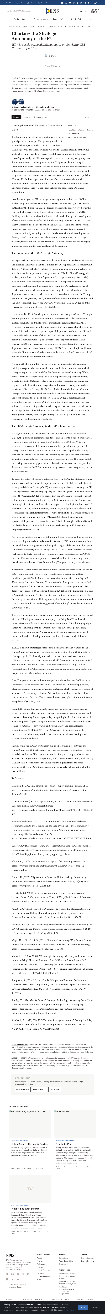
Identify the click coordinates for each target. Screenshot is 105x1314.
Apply (95, 3)
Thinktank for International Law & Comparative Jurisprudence (66, 1290)
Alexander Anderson (45, 107)
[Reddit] (77, 3)
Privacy (89, 1300)
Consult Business (87, 1258)
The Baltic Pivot (73, 134)
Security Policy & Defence (41, 27)
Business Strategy (21, 19)
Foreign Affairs (59, 19)
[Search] (7, 10)
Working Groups (21, 27)
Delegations (63, 1258)
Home (10, 27)
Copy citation (22, 1089)
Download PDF (41, 117)
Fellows (21, 3)
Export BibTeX (39, 1089)
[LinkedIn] (62, 3)
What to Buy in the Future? (77, 138)
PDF (55, 1089)
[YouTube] (70, 3)
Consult (44, 3)
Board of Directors (44, 1270)
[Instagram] (66, 3)
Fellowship (41, 1264)
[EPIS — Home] (52, 11)
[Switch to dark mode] (86, 11)
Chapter (33, 3)
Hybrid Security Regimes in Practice (80, 130)
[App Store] (85, 3)
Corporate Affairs (41, 19)
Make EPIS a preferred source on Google (17, 1286)
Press (39, 1279)
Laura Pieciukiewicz (22, 107)
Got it (83, 1307)
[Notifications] (80, 11)
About (11, 3)
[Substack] (81, 3)
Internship (41, 1267)
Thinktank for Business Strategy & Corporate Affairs (67, 1276)
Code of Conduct (43, 1276)
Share (27, 117)
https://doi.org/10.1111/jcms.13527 (56, 901)
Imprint (79, 1300)
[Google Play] (89, 3)
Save (17, 117)
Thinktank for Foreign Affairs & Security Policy (68, 1282)
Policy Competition (66, 1261)
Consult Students (87, 1261)
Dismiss (95, 1307)
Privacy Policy (69, 1310)
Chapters (62, 1264)
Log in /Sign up (95, 11)
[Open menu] (8, 19)
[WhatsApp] (74, 3)
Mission (40, 1261)
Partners (40, 1273)
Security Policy (77, 19)
